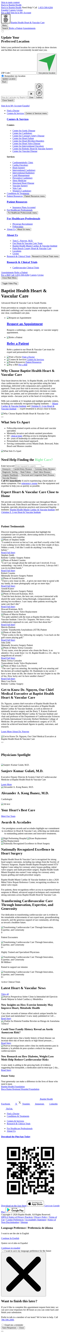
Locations (16, 251)
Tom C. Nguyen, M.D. (22, 240)
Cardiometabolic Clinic (22, 162)
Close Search (7, 100)
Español (4, 10)
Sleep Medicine (19, 180)
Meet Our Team (8, 816)
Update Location (9, 79)
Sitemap (24, 1222)
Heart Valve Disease (42, 472)
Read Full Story (8, 552)
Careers (12, 10)
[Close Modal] (23, 1274)
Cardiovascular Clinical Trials (25, 267)
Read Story (6, 1018)
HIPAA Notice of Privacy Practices (17, 1217)
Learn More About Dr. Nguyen (15, 731)
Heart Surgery (18, 167)
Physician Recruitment (22, 224)
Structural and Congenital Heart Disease (37, 475)
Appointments (29, 28)
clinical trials (16, 436)
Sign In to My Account (20, 12)
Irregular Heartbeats (10, 475)
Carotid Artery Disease (22, 469)
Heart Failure (25, 472)
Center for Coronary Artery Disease (28, 136)
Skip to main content (10, 2)
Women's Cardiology (21, 191)
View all (5, 994)
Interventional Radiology (23, 173)
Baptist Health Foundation (13, 1086)
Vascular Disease (9, 478)
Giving (19, 10)
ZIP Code (5, 73)
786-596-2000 (7, 1320)
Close (21, 1328)
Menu (4, 25)
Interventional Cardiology (23, 170)
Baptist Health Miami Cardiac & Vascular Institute (34, 246)
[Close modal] (2, 416)
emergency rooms (29, 483)
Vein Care (16, 188)
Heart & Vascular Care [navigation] (34, 22)
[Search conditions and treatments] (43, 466)
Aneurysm (6, 469)
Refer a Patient (15, 28)
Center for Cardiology (22, 133)
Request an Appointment (25, 324)
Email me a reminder (14, 1325)
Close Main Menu (9, 278)
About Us (11, 229)
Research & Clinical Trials (18, 256)
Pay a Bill (5, 12)
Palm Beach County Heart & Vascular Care (31, 248)
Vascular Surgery (20, 185)
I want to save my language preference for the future (28, 1251)
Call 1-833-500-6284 (19, 275)
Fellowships (17, 226)
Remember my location (15, 76)
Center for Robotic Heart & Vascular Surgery (32, 148)
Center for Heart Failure (23, 138)
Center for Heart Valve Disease (26, 143)
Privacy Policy (40, 1217)
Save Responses (9, 1328)
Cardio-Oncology (20, 165)
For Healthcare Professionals (19, 210)
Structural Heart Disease (23, 183)
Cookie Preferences (15, 1219)
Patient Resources (15, 196)
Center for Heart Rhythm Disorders (28, 141)
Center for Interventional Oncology (28, 146)
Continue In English (10, 1238)
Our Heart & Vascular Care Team (27, 243)
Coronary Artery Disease (45, 469)
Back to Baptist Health (11, 5)
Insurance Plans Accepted (23, 207)
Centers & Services (15, 113)
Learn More (6, 784)
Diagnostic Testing (9, 472)
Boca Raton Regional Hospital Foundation (20, 1089)
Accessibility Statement (35, 1219)
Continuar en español (10, 1248)
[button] (30, 413)
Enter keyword (7, 466)
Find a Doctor (13, 110)
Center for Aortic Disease (23, 130)
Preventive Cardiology (22, 178)
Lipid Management (21, 175)
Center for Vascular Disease (24, 151)
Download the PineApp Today (15, 1136)
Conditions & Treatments (18, 193)
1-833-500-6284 (45, 7)
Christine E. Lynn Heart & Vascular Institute (21, 512)
